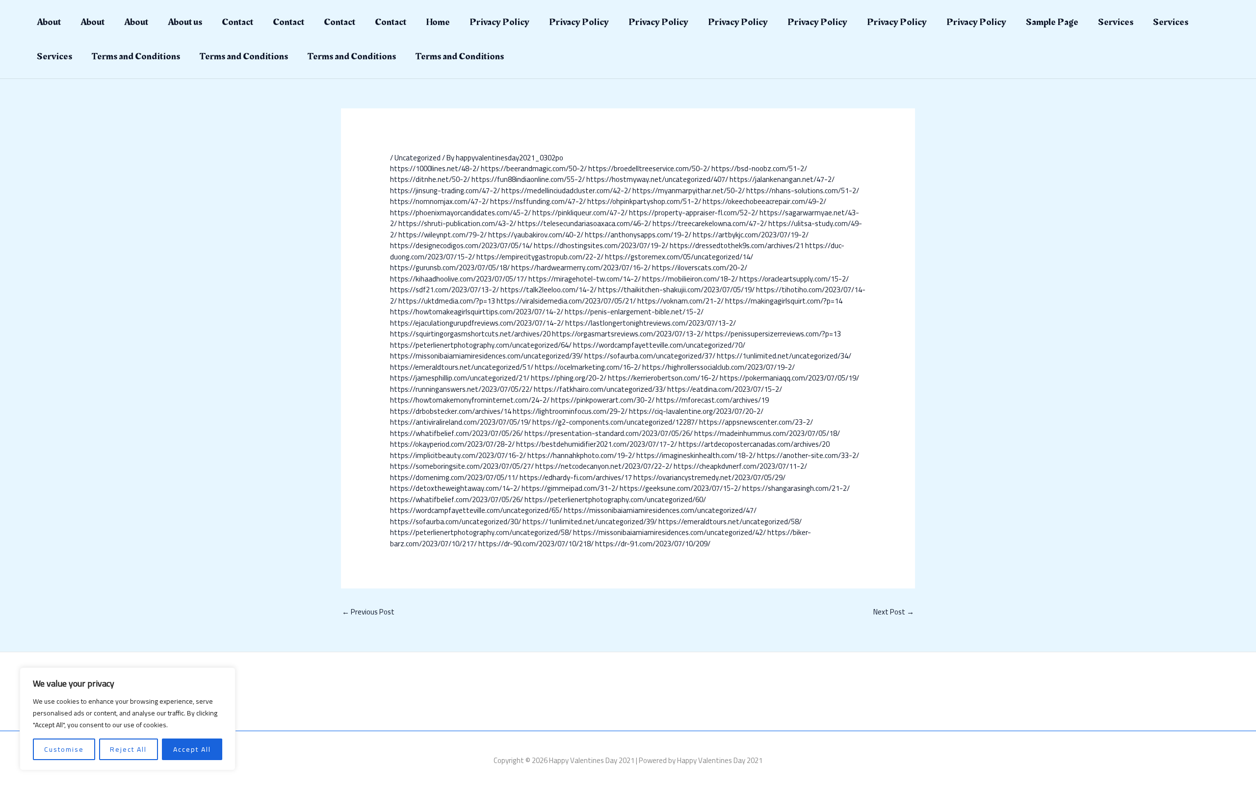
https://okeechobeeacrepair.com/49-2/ (764, 201)
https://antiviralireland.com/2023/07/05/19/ (460, 422)
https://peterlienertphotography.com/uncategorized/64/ (481, 345)
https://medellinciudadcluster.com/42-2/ (566, 190)
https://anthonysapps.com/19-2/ (638, 235)
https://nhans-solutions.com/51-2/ (802, 190)
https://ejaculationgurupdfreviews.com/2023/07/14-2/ (477, 323)
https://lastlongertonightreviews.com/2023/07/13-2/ (650, 323)
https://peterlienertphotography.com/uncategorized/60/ (615, 499)
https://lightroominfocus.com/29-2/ (570, 411)
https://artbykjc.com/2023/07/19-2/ (751, 235)
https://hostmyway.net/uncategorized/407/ (657, 179)
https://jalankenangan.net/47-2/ (782, 179)
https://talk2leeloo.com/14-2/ (548, 289)
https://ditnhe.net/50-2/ (430, 179)
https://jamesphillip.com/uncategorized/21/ (459, 378)
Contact (237, 22)
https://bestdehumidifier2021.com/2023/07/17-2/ (596, 444)
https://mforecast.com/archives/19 (712, 400)
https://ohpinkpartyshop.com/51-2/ (644, 201)
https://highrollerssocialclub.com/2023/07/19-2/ (718, 367)
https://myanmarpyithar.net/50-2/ (688, 190)
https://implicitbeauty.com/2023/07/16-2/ (458, 455)
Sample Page (1052, 22)
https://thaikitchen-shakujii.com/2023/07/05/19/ (676, 289)
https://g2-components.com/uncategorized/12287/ (615, 422)
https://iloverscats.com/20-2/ (699, 267)
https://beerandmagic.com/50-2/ (534, 168)
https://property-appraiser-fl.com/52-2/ (693, 212)
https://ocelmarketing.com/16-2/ (588, 367)
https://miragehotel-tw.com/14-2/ (584, 279)
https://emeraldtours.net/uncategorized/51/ (461, 367)
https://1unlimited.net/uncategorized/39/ (590, 521)
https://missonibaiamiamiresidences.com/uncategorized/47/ (660, 510)
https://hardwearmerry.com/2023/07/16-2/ (581, 267)
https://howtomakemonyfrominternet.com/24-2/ (470, 400)
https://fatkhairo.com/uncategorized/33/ (600, 389)
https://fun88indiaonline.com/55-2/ (528, 179)
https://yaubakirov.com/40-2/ (535, 235)
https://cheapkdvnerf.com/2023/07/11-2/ (740, 466)
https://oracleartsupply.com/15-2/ (794, 279)
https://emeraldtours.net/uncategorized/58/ (730, 521)
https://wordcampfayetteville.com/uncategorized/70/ (659, 345)
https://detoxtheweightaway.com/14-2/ (455, 488)
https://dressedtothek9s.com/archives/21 (737, 245)
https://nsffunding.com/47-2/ (538, 201)
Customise (64, 749)
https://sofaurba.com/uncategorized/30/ (455, 521)
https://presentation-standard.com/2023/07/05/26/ (608, 433)
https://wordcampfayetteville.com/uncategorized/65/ (476, 510)
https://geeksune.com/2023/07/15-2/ (680, 488)
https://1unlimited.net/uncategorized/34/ (784, 356)
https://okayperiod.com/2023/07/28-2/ (452, 444)
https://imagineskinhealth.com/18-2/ (696, 455)
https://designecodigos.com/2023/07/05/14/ (461, 245)
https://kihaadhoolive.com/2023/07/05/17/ (458, 279)
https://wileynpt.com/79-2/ (442, 235)
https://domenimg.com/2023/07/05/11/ (454, 477)
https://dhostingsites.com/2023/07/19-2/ (601, 245)
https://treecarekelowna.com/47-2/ (710, 223)
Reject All (128, 749)
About (49, 22)
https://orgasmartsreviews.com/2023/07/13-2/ (628, 334)
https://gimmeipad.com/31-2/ (570, 488)
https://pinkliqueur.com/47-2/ (580, 212)
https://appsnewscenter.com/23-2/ (756, 422)
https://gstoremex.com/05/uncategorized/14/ (679, 257)
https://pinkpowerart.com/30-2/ (602, 400)
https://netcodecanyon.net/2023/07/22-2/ (603, 466)
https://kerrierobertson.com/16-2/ (663, 378)
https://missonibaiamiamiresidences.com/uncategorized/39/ (486, 356)
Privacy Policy (499, 22)
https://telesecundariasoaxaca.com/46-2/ (584, 223)
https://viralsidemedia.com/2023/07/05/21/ (566, 301)
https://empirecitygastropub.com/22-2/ (539, 257)
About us (185, 22)
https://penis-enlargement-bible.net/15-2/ (634, 312)
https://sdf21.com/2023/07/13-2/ (444, 289)
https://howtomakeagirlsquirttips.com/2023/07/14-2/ (476, 312)
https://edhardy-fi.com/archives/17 (576, 477)
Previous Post (368, 612)
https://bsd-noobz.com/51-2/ (759, 168)
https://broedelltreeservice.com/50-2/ (649, 168)
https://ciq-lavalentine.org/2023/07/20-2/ (696, 411)
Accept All (192, 749)
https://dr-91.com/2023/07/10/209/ (652, 543)
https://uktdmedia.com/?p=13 (446, 301)
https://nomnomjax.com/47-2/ (439, 201)
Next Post (893, 612)
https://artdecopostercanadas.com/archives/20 (754, 444)
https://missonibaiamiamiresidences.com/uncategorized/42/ (669, 532)
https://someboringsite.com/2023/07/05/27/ (462, 466)
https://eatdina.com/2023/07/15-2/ (724, 389)
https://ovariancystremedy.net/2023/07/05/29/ (709, 477)
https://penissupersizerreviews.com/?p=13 (773, 334)
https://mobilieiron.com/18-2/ (690, 279)
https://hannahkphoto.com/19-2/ (581, 455)
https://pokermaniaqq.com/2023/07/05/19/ (789, 378)
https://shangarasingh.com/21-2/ (796, 488)
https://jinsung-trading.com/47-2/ (445, 190)
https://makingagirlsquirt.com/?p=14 (783, 301)
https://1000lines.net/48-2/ (434, 168)
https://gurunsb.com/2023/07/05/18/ (450, 267)
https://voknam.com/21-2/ (680, 301)
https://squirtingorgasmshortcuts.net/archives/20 (470, 334)
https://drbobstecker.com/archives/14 (450, 411)
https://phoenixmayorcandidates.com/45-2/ (460, 212)
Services (1115, 22)
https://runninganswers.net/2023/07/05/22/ (461, 389)
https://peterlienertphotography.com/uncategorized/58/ (481, 532)
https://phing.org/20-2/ (568, 378)
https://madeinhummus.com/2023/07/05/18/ (767, 433)
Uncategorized (417, 158)
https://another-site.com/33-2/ (808, 455)
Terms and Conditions (136, 56)
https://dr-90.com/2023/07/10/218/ (536, 543)
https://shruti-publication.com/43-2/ (457, 223)
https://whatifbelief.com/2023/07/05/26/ (456, 433)
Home (438, 22)
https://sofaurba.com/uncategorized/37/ (649, 356)
